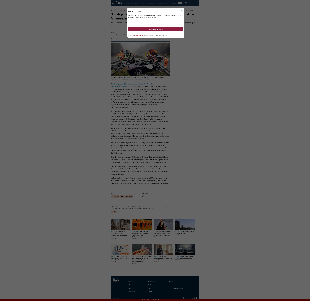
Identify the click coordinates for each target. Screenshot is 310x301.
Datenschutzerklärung (138, 35)
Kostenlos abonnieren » (156, 29)
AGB (149, 35)
